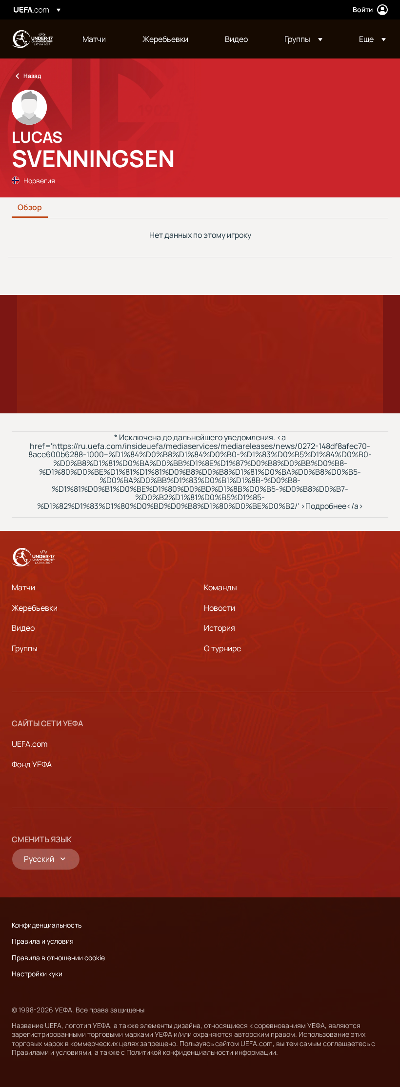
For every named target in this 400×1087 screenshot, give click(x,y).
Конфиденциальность (46, 925)
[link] (94, 39)
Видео (23, 627)
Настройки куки (37, 973)
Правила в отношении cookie (58, 957)
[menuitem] (100, 39)
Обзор (30, 207)
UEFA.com (30, 743)
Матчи (23, 587)
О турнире (222, 648)
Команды (220, 587)
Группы (25, 648)
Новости (219, 607)
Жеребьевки (35, 607)
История (219, 627)
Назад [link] (32, 76)
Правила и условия (43, 941)
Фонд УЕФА (32, 764)
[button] (303, 39)
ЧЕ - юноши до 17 (32, 39)
